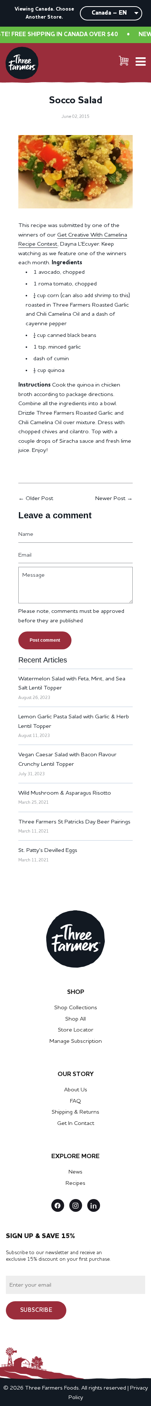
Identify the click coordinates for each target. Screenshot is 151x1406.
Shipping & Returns (75, 1112)
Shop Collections (75, 1008)
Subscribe (36, 1310)
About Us (75, 1090)
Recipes (75, 1183)
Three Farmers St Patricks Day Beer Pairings (74, 822)
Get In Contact (75, 1123)
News (75, 1172)
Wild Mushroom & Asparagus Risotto (64, 793)
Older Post (39, 499)
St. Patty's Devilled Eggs (47, 850)
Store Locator (75, 1030)
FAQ (75, 1101)
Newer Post (110, 499)
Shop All (75, 1019)
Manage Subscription (75, 1041)
